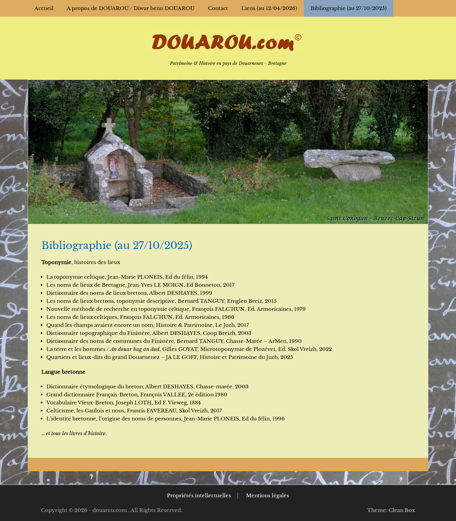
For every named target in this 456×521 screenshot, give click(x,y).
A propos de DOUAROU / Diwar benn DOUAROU (131, 8)
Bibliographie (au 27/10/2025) (348, 8)
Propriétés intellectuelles (199, 496)
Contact (218, 8)
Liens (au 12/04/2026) (269, 8)
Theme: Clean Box (391, 510)
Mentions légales (267, 496)
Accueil (43, 8)
